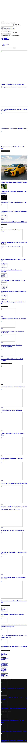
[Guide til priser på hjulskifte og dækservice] (14, 81)
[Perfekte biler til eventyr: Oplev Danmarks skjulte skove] (14, 324)
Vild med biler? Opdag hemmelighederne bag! (13, 202)
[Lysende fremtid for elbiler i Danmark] (12, 406)
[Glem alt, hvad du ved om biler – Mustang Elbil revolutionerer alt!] (4, 633)
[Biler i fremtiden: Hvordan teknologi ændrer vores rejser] (12, 573)
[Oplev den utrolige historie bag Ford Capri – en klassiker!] (12, 239)
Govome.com (4, 660)
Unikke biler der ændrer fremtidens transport (13, 318)
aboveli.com (3, 671)
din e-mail (15, 32)
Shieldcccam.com (4, 658)
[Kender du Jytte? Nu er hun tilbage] (12, 256)
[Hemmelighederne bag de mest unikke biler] (12, 382)
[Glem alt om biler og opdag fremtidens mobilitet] (12, 479)
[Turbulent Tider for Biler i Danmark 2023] (12, 526)
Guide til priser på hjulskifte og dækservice (12, 84)
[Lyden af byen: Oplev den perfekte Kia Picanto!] (14, 179)
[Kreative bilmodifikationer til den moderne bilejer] (12, 429)
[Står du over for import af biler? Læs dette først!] (14, 144)
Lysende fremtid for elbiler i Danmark (11, 410)
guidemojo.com (4, 675)
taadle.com (3, 674)
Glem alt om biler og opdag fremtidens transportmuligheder (11, 345)
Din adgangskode (17, 25)
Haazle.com (3, 668)
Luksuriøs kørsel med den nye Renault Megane (14, 222)
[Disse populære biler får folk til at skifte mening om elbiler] (14, 106)
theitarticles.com (4, 673)
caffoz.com (3, 653)
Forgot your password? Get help (7, 28)
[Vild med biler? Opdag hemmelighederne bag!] (4, 199)
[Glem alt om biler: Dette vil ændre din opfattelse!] (4, 267)
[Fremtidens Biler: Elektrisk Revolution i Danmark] (14, 352)
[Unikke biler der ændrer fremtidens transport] (14, 311)
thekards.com (4, 669)
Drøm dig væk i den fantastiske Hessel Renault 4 (14, 128)
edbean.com (3, 670)
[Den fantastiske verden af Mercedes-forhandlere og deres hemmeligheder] (4, 622)
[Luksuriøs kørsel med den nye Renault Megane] (4, 219)
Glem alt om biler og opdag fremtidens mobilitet (14, 483)
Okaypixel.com (4, 666)
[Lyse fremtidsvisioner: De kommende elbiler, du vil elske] (4, 208)
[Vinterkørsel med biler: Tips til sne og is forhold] (12, 502)
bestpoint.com (4, 654)
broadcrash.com (4, 663)
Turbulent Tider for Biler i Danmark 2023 (12, 530)
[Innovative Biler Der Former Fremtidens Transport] (12, 454)
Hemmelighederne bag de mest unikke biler (13, 386)
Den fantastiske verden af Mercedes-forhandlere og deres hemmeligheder (14, 625)
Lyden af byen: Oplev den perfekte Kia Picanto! (14, 182)
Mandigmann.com (5, 676)
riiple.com (3, 655)
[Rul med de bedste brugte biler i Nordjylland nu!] (4, 299)
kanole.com (3, 659)
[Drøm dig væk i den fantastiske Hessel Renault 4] (14, 126)
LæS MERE (6, 44)
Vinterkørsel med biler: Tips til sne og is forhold (14, 506)
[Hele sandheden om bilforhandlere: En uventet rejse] (12, 598)
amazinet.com (4, 664)
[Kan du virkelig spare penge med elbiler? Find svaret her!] (4, 188)
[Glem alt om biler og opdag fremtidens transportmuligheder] (14, 338)
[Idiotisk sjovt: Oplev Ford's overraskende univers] (4, 611)
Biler (4, 45)
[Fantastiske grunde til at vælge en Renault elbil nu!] (4, 643)
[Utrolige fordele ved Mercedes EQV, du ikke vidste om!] (4, 277)
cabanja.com (3, 657)
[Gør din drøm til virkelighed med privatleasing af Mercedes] (12, 549)
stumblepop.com (4, 665)
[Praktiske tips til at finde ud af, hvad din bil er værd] (4, 288)
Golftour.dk (3, 662)
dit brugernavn (16, 24)
